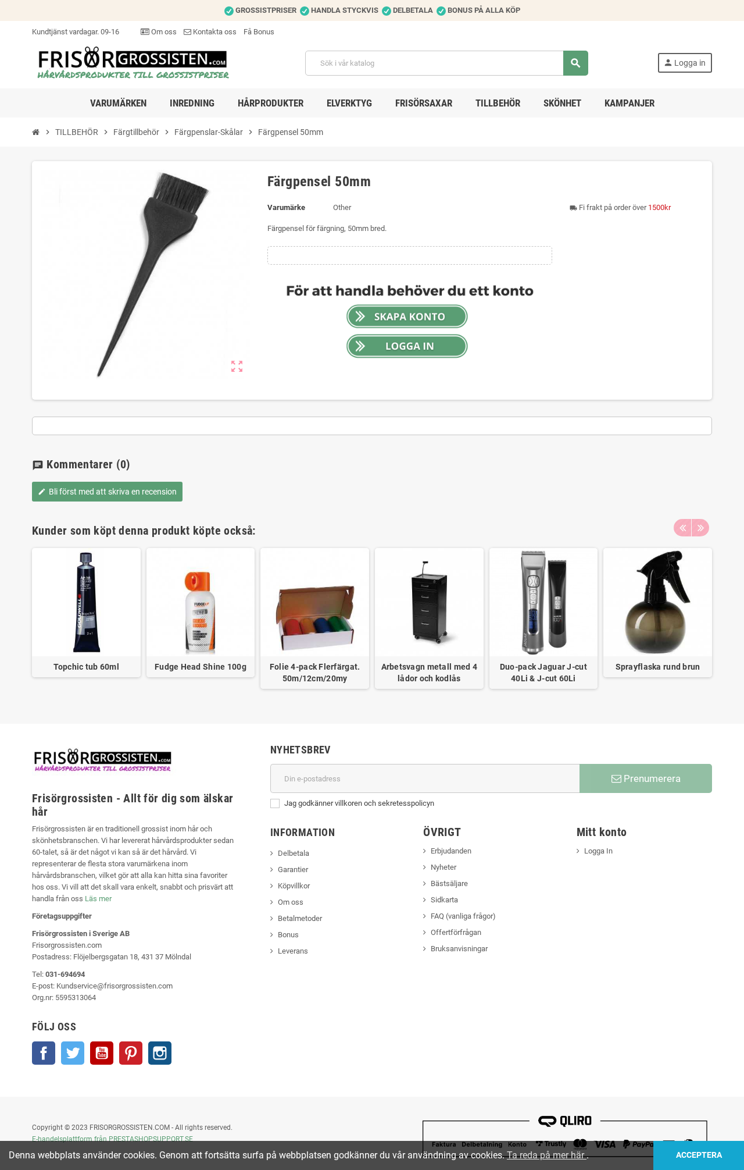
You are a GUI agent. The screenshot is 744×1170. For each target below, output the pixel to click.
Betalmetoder (300, 918)
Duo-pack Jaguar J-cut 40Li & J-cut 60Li (543, 672)
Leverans (293, 951)
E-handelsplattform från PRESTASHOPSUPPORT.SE (112, 1139)
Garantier (293, 869)
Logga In (598, 851)
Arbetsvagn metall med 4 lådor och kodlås (429, 672)
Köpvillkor (294, 885)
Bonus (288, 934)
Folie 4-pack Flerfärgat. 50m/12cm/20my (315, 672)
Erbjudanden (451, 851)
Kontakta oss (214, 31)
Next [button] (700, 527)
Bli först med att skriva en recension (107, 491)
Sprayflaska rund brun (658, 666)
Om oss (163, 31)
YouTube (101, 1053)
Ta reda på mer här (546, 1155)
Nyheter (443, 867)
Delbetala (293, 853)
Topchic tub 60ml (86, 666)
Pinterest (130, 1053)
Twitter (72, 1053)
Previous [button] (682, 527)
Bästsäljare (449, 883)
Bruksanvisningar (459, 948)
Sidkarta (444, 899)
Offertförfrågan (456, 932)
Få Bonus (259, 31)
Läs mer (98, 898)
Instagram (159, 1053)
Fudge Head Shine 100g (200, 666)
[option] (86, 618)
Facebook (43, 1053)
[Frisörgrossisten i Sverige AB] (134, 62)
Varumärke (286, 207)
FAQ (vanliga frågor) (463, 916)
